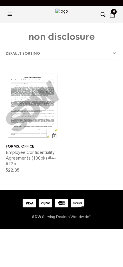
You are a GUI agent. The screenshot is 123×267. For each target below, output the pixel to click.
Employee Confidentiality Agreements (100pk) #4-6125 (31, 158)
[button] (10, 14)
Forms (12, 146)
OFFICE (27, 146)
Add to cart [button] (54, 136)
